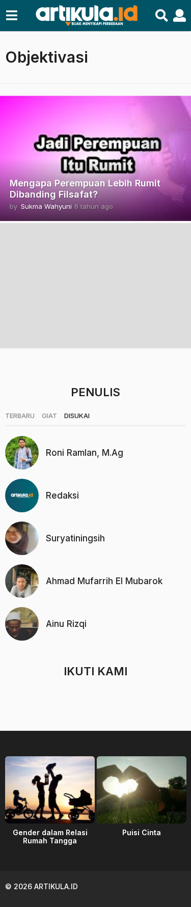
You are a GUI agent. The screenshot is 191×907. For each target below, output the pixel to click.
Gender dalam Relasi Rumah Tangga (50, 836)
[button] (11, 16)
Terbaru (20, 415)
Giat (49, 415)
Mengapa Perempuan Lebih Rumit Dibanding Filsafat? (85, 189)
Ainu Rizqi (66, 624)
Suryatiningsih (75, 538)
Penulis (95, 392)
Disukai (77, 415)
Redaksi (62, 495)
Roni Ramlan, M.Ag (84, 453)
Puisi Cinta (141, 832)
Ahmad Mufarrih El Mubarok (104, 581)
